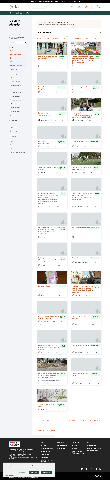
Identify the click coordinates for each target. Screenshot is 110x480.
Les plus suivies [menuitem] (87, 37)
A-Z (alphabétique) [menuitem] (55, 37)
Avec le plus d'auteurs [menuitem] (97, 37)
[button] (11, 47)
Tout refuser (34, 472)
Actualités (44, 457)
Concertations (45, 451)
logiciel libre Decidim (34, 477)
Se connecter (61, 448)
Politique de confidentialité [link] (9, 475)
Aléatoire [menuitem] (39, 38)
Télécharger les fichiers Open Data (78, 452)
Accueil (43, 445)
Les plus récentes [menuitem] (46, 37)
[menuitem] (18, 42)
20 (51, 420)
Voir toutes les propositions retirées (46, 430)
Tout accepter (46, 472)
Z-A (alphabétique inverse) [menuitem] (66, 37)
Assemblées (45, 454)
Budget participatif (47, 448)
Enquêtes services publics (47, 461)
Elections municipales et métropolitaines (94, 449)
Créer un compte (62, 446)
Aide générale (91, 446)
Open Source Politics (20, 477)
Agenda (74, 448)
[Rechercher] (44, 6)
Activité (74, 446)
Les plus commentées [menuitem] (77, 37)
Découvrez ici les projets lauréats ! (49, 26)
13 (90, 420)
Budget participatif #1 (23, 13)
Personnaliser (21, 472)
